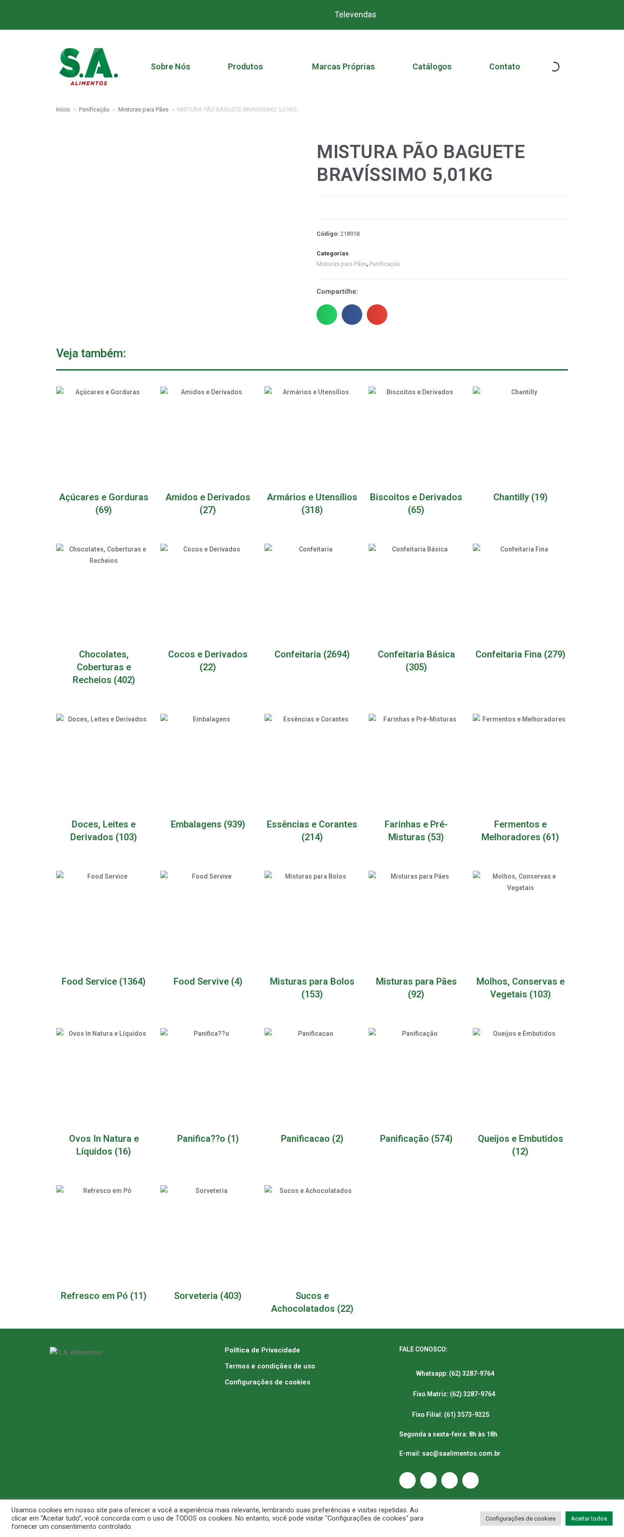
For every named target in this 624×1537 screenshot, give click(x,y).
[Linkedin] (470, 1480)
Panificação (94, 109)
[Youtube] (449, 1480)
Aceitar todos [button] (589, 1518)
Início (63, 109)
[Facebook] (428, 1480)
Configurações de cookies (267, 1382)
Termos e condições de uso (270, 1366)
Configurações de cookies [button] (520, 1518)
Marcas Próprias (343, 66)
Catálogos (432, 66)
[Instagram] (407, 1480)
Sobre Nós (170, 66)
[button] (327, 314)
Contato (504, 66)
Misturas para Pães (143, 109)
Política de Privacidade (262, 1350)
